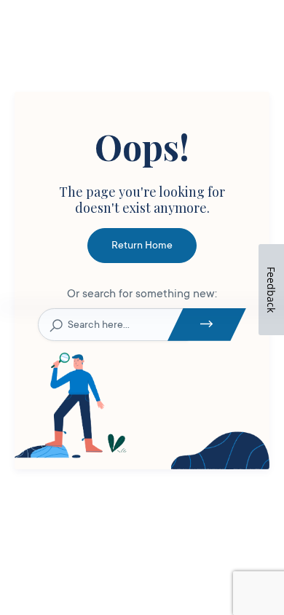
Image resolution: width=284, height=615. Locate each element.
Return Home (142, 245)
